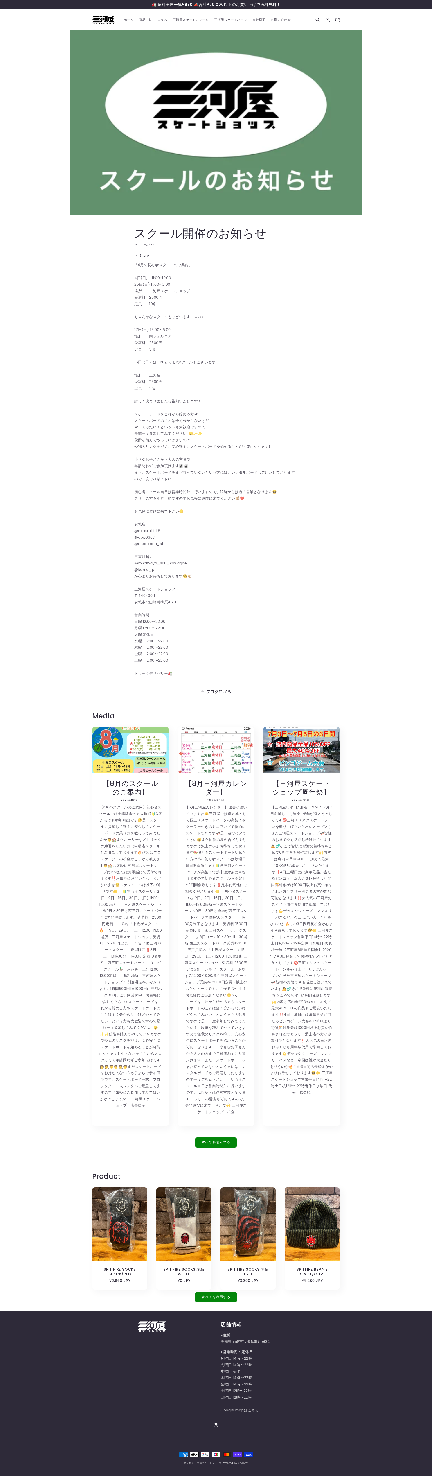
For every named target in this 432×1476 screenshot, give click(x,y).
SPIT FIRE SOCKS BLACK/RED (120, 1272)
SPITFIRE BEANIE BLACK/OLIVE (312, 1272)
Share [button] (144, 255)
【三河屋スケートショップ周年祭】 (301, 788)
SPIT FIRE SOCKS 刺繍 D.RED (249, 1272)
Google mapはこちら (239, 1410)
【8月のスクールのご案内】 (130, 788)
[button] (318, 20)
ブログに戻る (219, 691)
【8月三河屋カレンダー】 (216, 788)
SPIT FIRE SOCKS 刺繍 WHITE (185, 1272)
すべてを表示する (216, 1142)
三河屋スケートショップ (208, 1463)
